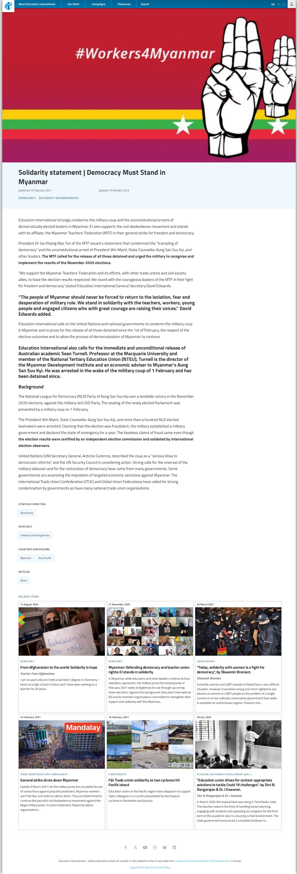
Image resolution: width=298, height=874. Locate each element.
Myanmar (25, 558)
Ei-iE (8, 6)
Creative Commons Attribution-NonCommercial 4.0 (203, 861)
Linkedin (174, 847)
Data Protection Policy (157, 867)
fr (278, 4)
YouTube (145, 847)
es (284, 4)
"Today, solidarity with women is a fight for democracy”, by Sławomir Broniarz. (238, 654)
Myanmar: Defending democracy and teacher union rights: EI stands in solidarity (150, 653)
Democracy (26, 513)
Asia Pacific (45, 558)
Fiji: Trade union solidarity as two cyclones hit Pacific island (150, 759)
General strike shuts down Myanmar (62, 764)
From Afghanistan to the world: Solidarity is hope (62, 647)
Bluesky (164, 847)
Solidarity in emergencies (34, 535)
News (23, 580)
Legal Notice (137, 867)
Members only (292, 4)
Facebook (125, 847)
